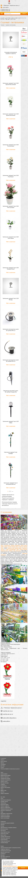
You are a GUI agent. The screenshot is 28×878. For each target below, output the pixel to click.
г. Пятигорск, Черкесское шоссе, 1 (11, 5)
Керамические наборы (5, 775)
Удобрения (3, 853)
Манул (17, 546)
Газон (2, 772)
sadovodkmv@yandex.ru (9, 717)
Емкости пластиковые (5, 787)
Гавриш (5, 546)
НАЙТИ (24, 13)
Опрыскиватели (4, 839)
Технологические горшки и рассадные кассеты (11, 847)
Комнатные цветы (4, 804)
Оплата (2, 767)
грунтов (2, 549)
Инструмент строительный (6, 813)
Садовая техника (4, 801)
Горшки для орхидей (5, 816)
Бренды (2, 762)
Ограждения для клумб (6, 850)
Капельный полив (4, 833)
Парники (2, 824)
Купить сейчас (4, 761)
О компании (3, 758)
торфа (7, 549)
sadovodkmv (6, 7)
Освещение (3, 821)
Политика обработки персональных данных (10, 768)
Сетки (2, 798)
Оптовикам (3, 764)
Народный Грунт (4, 550)
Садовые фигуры (4, 842)
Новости (2, 759)
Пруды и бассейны (5, 793)
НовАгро (11, 550)
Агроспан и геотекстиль (6, 810)
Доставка (3, 765)
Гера (14, 550)
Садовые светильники (5, 836)
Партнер (25, 546)
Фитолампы (3, 830)
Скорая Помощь (23, 549)
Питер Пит (18, 550)
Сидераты (3, 784)
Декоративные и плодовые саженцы (8, 827)
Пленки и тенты (4, 781)
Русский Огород (11, 546)
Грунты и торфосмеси (5, 807)
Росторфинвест (12, 549)
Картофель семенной (5, 856)
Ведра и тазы (3, 790)
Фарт (18, 549)
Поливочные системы (5, 778)
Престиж (21, 546)
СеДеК (2, 546)
